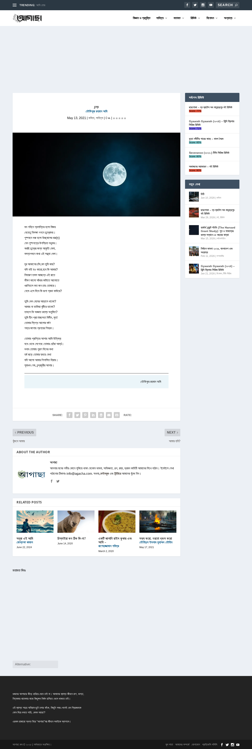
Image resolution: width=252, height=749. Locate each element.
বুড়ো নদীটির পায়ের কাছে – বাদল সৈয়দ (206, 138)
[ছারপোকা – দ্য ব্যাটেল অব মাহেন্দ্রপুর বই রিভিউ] (194, 212)
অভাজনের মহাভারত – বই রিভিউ (203, 166)
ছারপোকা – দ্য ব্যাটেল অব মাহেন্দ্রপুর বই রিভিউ (210, 107)
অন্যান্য (228, 18)
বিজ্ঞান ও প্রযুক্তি (141, 18)
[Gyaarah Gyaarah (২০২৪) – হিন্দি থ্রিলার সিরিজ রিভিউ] (194, 269)
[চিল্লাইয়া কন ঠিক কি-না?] (75, 521)
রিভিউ (193, 18)
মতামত (177, 18)
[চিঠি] (194, 197)
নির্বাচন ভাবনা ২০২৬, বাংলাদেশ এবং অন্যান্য (217, 250)
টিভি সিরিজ (227, 273)
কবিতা (91, 118)
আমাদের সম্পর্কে (182, 744)
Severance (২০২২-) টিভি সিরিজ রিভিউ (209, 152)
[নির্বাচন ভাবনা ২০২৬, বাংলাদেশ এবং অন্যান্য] (194, 251)
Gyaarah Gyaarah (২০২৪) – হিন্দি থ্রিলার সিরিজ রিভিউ (211, 123)
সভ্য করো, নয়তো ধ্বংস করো (155, 540)
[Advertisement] (126, 55)
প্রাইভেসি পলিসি (209, 744)
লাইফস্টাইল (221, 238)
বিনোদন (210, 18)
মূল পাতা (169, 744)
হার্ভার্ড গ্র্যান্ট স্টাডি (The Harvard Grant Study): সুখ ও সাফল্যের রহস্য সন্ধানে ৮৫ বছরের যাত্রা (218, 231)
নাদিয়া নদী (40, 5)
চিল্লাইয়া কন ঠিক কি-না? (71, 538)
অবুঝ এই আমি (25, 540)
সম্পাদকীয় (220, 256)
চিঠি (202, 194)
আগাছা (53, 462)
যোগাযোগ (196, 744)
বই (218, 217)
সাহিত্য (160, 18)
